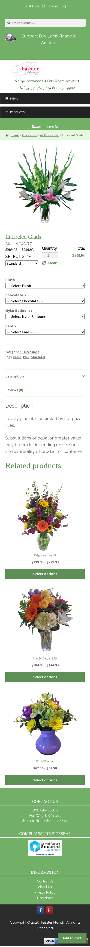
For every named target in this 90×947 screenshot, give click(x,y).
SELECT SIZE (18, 256)
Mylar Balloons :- (19, 310)
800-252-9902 (63, 88)
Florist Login (31, 6)
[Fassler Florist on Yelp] (49, 910)
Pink (26, 357)
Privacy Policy (45, 892)
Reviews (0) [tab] (14, 389)
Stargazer (38, 357)
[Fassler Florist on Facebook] (40, 910)
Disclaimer (45, 898)
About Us (45, 887)
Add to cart (72, 938)
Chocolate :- (15, 295)
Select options (45, 573)
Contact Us (45, 881)
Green (17, 357)
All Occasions (29, 352)
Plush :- (11, 279)
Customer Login (56, 6)
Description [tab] (14, 376)
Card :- (10, 326)
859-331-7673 (34, 88)
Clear (52, 262)
